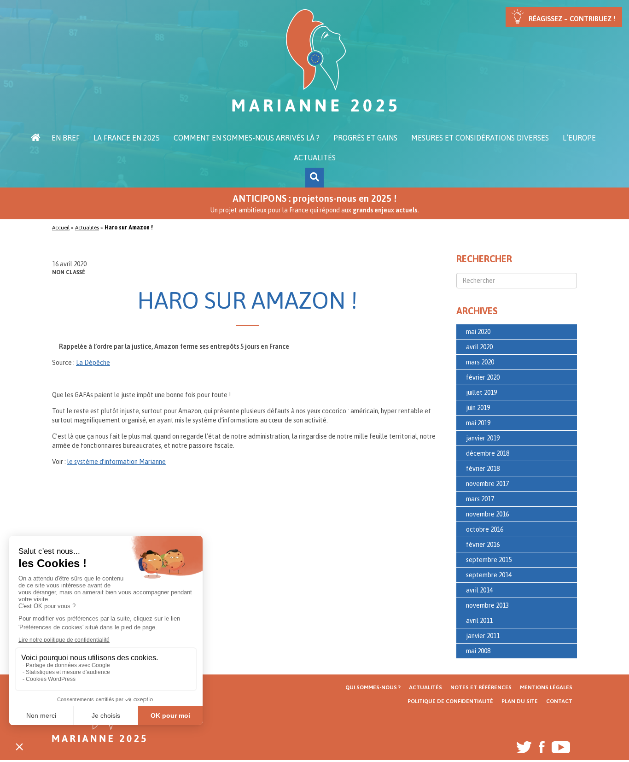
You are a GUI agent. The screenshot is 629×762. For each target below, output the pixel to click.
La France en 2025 (126, 138)
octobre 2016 (484, 529)
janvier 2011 (483, 635)
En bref (66, 138)
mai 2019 (478, 423)
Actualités (315, 157)
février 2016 (483, 544)
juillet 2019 (481, 392)
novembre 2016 (487, 514)
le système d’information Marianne (116, 461)
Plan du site (519, 701)
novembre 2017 (487, 483)
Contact (559, 701)
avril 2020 (479, 347)
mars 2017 (480, 499)
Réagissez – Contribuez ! (572, 19)
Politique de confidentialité (450, 701)
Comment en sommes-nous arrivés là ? (247, 138)
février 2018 (483, 468)
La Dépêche (93, 362)
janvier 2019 (483, 438)
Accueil (35, 138)
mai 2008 (478, 651)
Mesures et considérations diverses (480, 138)
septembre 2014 (489, 575)
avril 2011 (479, 620)
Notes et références (481, 687)
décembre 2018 (487, 453)
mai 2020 (478, 331)
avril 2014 (479, 590)
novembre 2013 (487, 605)
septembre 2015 (489, 559)
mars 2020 (480, 362)
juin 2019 (478, 407)
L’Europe (579, 138)
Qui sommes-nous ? (373, 687)
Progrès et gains (365, 138)
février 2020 (483, 377)
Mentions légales (546, 687)
